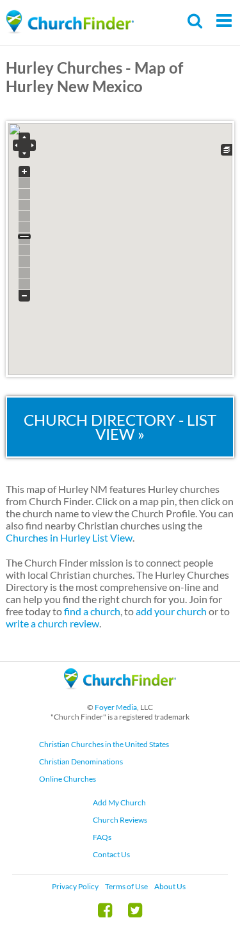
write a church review (52, 623)
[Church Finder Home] (120, 695)
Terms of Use (126, 886)
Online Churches (67, 779)
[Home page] (70, 22)
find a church (92, 611)
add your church (171, 611)
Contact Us (111, 854)
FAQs (102, 837)
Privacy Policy (75, 886)
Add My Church (119, 802)
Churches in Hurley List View (69, 537)
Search (196, 21)
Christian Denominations (81, 761)
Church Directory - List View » (120, 426)
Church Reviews (120, 820)
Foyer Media (116, 707)
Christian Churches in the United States (104, 744)
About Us (170, 886)
